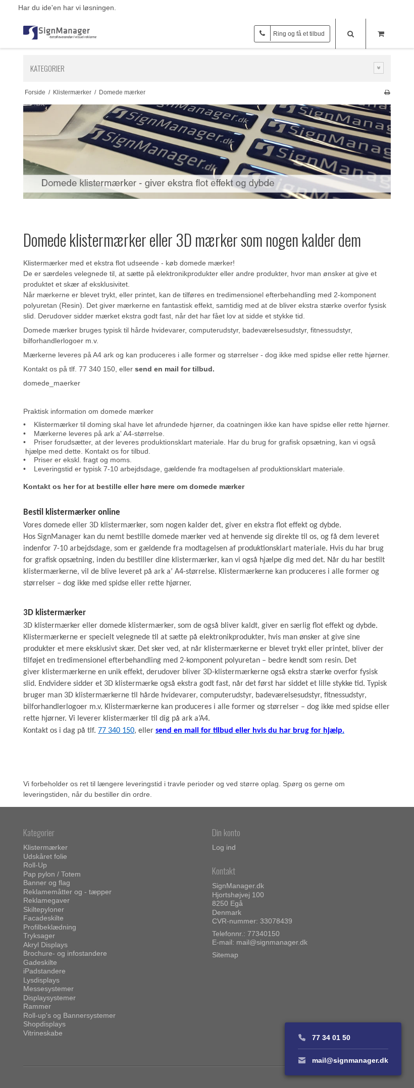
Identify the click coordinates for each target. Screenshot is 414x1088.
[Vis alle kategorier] (379, 68)
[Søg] (350, 34)
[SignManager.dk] (59, 33)
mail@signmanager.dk (271, 942)
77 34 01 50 (330, 1037)
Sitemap (225, 955)
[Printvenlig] (387, 92)
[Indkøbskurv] (381, 34)
